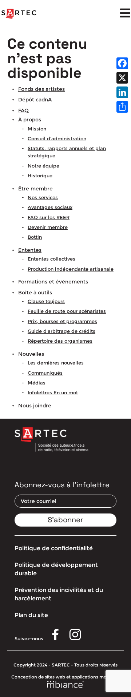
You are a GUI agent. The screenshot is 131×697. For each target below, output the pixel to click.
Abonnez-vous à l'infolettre (62, 485)
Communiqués (45, 373)
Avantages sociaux (50, 207)
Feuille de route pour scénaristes (67, 311)
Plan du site (31, 615)
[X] (122, 77)
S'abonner (65, 519)
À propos (29, 119)
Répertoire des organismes (60, 341)
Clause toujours (46, 301)
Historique (40, 175)
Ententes (29, 250)
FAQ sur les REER (49, 217)
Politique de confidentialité (54, 548)
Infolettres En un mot (53, 392)
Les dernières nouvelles (56, 363)
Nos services (43, 197)
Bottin (35, 237)
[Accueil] (19, 13)
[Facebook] (122, 63)
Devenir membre (48, 227)
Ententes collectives (51, 259)
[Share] (122, 107)
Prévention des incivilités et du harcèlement (59, 594)
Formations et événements (53, 281)
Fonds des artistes (41, 89)
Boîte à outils (35, 292)
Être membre (35, 188)
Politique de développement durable (56, 568)
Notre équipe (43, 166)
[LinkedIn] (122, 92)
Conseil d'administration (57, 138)
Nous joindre (34, 405)
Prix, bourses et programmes (62, 321)
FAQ (23, 110)
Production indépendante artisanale (71, 269)
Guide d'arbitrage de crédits (61, 331)
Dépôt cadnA (35, 99)
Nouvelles (31, 354)
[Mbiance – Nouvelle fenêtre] (65, 685)
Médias (36, 383)
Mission (37, 129)
